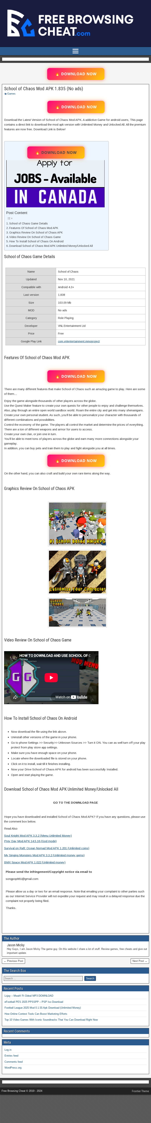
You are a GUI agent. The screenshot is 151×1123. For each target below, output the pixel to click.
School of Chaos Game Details (28, 223)
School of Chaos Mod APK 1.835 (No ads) (43, 88)
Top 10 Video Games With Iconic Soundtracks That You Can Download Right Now (51, 1019)
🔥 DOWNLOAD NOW (76, 73)
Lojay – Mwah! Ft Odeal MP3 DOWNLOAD (29, 995)
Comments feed (14, 1061)
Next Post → (140, 960)
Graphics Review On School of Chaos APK (36, 232)
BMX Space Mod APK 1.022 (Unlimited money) (34, 862)
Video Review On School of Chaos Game (35, 237)
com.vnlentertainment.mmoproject (79, 341)
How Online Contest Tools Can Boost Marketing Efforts (36, 1013)
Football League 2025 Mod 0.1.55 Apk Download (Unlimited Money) (43, 1007)
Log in (8, 1049)
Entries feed (11, 1055)
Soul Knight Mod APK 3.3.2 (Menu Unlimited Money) (38, 835)
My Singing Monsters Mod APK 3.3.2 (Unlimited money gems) (44, 855)
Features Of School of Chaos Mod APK (33, 228)
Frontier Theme (140, 1091)
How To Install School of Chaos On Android (36, 241)
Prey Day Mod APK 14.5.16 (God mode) (30, 841)
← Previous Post (13, 960)
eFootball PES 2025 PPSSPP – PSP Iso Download (34, 1001)
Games (11, 93)
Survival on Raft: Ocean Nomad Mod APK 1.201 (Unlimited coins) (46, 848)
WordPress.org (13, 1067)
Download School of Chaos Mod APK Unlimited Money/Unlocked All (51, 245)
